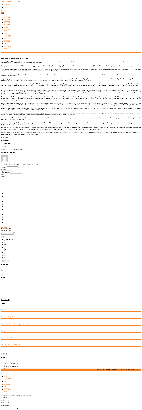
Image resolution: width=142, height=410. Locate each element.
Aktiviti (5, 30)
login (27, 164)
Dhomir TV (7, 4)
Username (3, 167)
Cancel (2, 233)
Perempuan (7, 24)
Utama (5, 16)
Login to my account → (6, 171)
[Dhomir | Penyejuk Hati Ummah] (10, 1)
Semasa (6, 27)
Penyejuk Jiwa (7, 19)
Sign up (22, 164)
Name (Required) (5, 172)
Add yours (6, 146)
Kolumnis (6, 6)
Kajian (5, 7)
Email (2, 174)
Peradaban (7, 22)
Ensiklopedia (7, 17)
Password (3, 169)
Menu (2, 13)
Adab (5, 26)
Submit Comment (9, 233)
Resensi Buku (7, 29)
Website (3, 176)
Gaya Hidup (7, 21)
